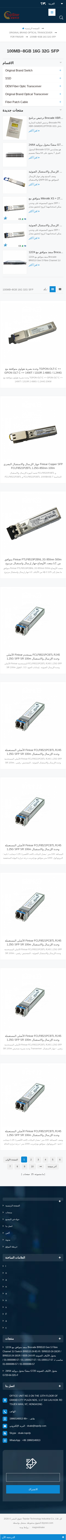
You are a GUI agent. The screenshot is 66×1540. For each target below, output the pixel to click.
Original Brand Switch (19, 70)
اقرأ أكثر (33, 130)
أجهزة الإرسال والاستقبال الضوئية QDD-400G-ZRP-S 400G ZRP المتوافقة (46, 171)
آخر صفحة (52, 1166)
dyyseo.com (47, 1523)
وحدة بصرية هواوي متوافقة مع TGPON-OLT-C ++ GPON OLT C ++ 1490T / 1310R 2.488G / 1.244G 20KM (33, 371)
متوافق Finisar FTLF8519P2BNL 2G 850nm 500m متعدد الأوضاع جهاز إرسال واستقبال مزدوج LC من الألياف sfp (33, 561)
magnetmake (38, 1527)
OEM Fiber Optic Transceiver (23, 86)
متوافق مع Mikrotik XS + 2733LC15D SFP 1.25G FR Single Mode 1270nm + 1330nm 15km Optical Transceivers (46, 198)
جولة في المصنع (12, 1219)
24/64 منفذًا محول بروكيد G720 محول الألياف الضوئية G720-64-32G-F (46, 144)
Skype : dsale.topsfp (20, 1433)
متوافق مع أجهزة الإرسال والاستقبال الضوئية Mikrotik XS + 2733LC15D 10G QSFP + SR (46, 225)
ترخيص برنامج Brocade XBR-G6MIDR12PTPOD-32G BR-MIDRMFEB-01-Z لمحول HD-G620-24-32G (46, 117)
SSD (8, 78)
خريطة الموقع (11, 1247)
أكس (7, 1233)
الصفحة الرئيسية (32, 28)
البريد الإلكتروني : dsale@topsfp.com (28, 1426)
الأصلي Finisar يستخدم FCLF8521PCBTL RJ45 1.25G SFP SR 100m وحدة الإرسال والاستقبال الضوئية (33, 657)
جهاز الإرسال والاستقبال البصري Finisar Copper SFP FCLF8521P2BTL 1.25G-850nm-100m (33, 466)
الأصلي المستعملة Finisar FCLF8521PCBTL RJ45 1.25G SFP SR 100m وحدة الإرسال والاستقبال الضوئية (33, 752)
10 (32, 1166)
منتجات (8, 1212)
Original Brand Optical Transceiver (30, 32)
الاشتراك (33, 1489)
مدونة (7, 1240)
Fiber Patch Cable (16, 102)
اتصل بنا (8, 1226)
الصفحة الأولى (11, 1159)
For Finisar (17, 37)
